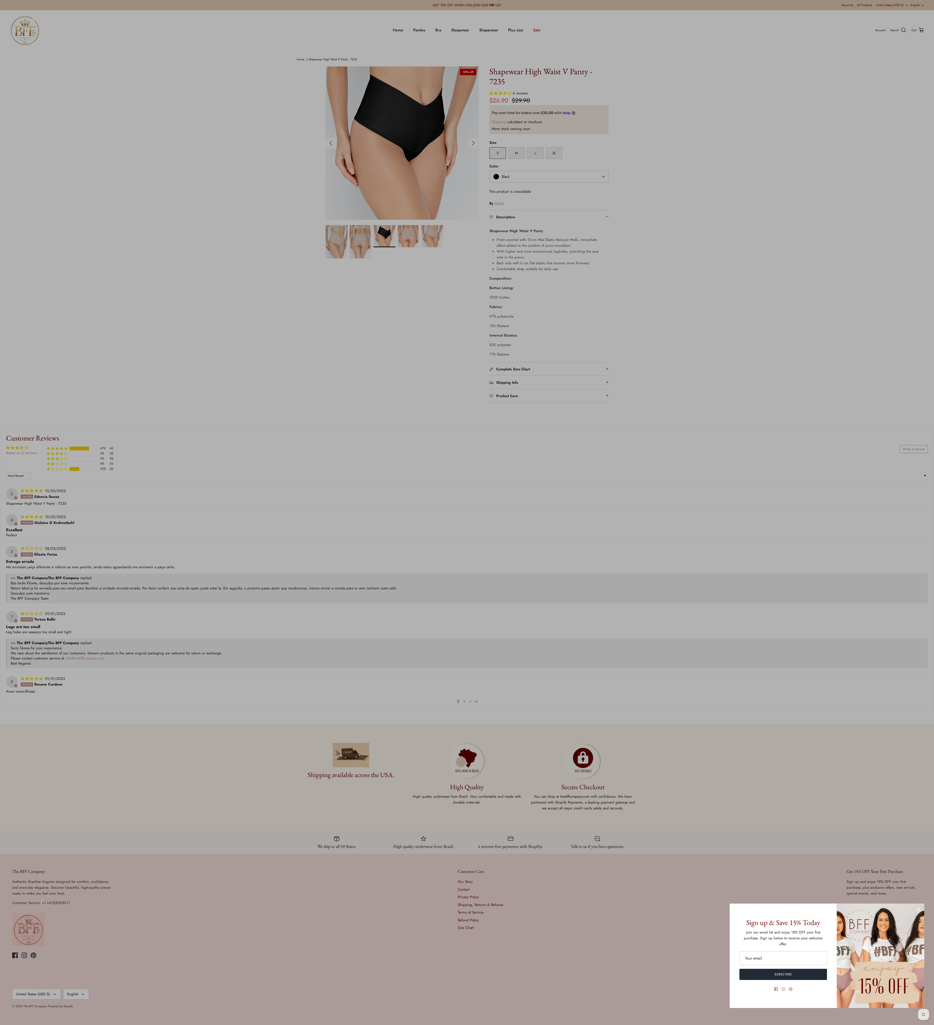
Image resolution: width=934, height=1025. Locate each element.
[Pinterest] (790, 989)
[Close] (918, 909)
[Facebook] (776, 989)
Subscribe (783, 974)
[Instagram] (783, 989)
